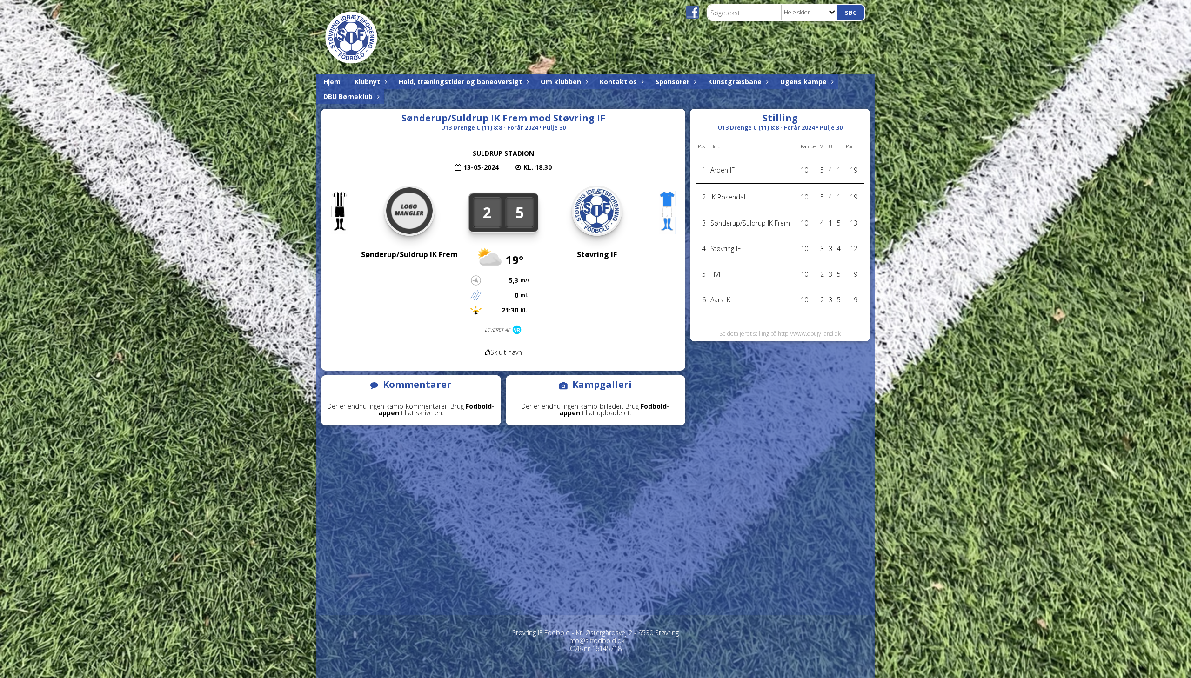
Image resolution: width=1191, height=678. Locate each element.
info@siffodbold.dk (596, 640)
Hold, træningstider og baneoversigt (460, 81)
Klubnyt (367, 81)
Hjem (332, 81)
